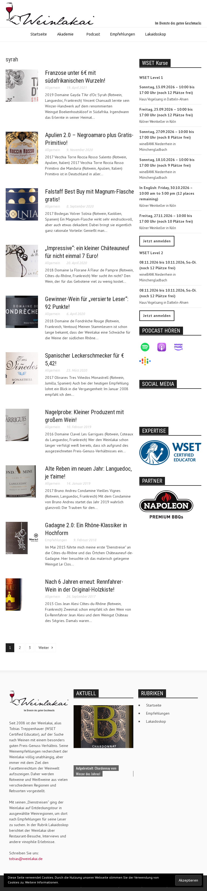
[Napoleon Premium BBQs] (166, 504)
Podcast (93, 34)
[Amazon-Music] (181, 347)
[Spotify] (147, 347)
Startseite (38, 34)
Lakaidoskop (155, 34)
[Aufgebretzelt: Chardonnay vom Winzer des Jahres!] (103, 726)
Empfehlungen (122, 34)
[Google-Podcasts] (147, 361)
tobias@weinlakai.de (26, 858)
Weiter (44, 647)
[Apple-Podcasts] (164, 347)
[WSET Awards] (170, 452)
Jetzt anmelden (157, 241)
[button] (176, 35)
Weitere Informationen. (42, 882)
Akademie (63, 36)
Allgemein (52, 87)
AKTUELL (86, 693)
